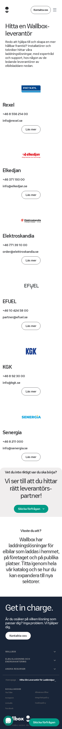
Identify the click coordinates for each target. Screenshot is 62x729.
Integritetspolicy (42, 698)
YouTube (8, 692)
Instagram (9, 698)
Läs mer (31, 129)
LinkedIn (9, 703)
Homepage (11, 680)
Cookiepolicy (40, 703)
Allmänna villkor (42, 692)
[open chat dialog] (8, 721)
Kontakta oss (41, 10)
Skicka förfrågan (29, 508)
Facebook (9, 708)
